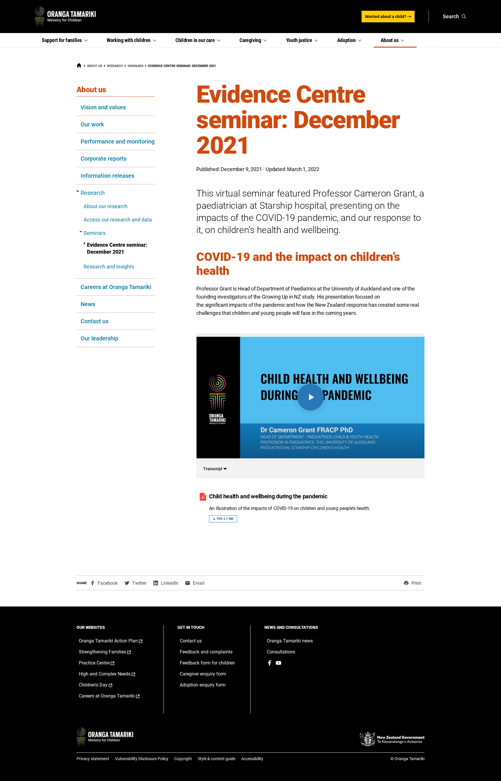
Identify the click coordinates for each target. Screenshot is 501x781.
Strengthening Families (111, 652)
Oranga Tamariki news (290, 641)
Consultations (281, 652)
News (88, 304)
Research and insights (109, 267)
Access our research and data (118, 220)
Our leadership (99, 338)
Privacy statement (93, 758)
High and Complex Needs (113, 674)
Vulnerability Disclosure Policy (141, 758)
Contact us (94, 321)
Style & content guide (216, 758)
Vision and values (103, 107)
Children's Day (101, 685)
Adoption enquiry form (203, 685)
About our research (106, 206)
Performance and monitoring (118, 141)
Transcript (213, 468)
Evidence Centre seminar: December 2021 (117, 248)
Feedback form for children (207, 663)
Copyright (183, 758)
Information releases (107, 175)
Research (115, 66)
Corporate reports (103, 158)
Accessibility (252, 758)
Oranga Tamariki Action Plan (115, 641)
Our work (92, 124)
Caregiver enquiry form (203, 674)
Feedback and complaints (206, 652)
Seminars (136, 66)
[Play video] (310, 397)
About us (94, 66)
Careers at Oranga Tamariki (116, 287)
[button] (67, 40)
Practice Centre (102, 663)
